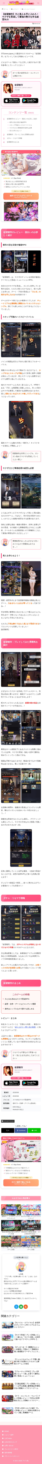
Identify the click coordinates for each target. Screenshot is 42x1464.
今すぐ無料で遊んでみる (21, 1182)
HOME (6, 1431)
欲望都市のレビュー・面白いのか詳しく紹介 (22, 119)
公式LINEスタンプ (10, 1442)
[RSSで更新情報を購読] (25, 1307)
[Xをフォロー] (16, 1307)
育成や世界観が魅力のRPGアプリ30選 (11, 1233)
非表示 (31, 113)
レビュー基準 (8, 1435)
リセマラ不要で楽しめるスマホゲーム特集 (31, 1248)
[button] (38, 734)
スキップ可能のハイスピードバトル (20, 125)
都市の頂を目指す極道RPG (17, 122)
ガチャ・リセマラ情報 (14, 138)
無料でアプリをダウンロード (21, 196)
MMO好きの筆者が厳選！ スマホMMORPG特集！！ (31, 1233)
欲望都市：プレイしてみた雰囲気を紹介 (20, 134)
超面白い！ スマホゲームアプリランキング (11, 1217)
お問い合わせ (8, 1445)
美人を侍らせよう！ (15, 130)
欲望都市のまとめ (13, 142)
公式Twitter (8, 1438)
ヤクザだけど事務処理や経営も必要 (20, 128)
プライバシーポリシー (11, 1456)
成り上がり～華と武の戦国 (25, 1027)
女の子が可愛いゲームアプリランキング (31, 1217)
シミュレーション (9, 1121)
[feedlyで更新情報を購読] (21, 1307)
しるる (21, 1274)
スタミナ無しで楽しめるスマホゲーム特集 (11, 1248)
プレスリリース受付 (11, 1449)
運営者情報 (8, 1452)
